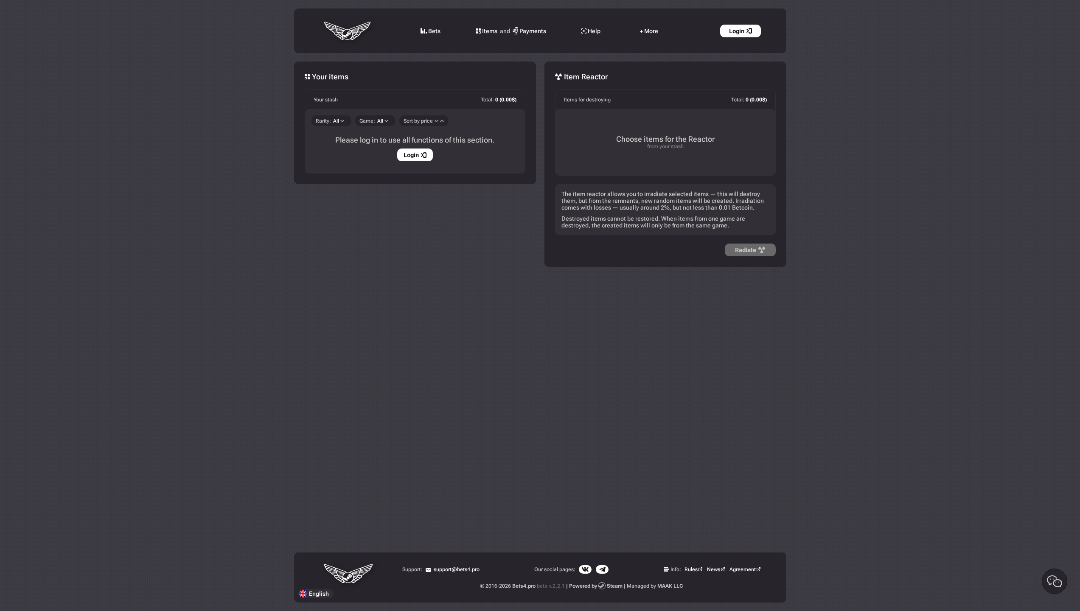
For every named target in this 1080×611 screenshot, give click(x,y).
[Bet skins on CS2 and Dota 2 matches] (348, 30)
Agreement (742, 569)
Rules (691, 569)
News (713, 569)
